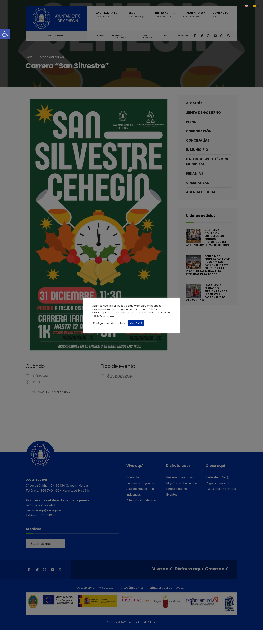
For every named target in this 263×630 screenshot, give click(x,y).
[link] (5, 34)
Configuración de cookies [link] (109, 323)
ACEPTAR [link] (136, 323)
